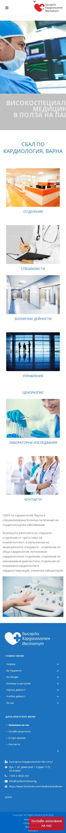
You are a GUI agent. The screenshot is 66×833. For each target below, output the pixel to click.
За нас (10, 702)
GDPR (8, 797)
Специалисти (33, 269)
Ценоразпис (33, 392)
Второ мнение (17, 738)
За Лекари (12, 677)
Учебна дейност (16, 696)
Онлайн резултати (19, 731)
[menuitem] (7, 750)
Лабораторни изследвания (33, 442)
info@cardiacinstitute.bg (22, 781)
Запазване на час (18, 725)
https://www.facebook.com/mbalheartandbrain (35, 786)
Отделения (33, 211)
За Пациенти (13, 670)
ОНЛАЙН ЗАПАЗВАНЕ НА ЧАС (46, 823)
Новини (10, 664)
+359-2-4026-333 (19, 775)
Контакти (33, 499)
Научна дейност (16, 689)
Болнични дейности (33, 319)
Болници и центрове (18, 683)
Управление (33, 376)
